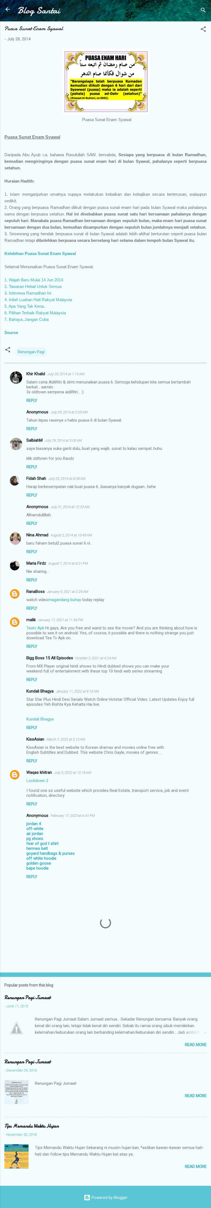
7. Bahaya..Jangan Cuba (26, 319)
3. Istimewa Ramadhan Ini (27, 293)
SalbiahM (34, 440)
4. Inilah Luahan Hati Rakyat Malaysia (38, 299)
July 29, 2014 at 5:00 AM (63, 440)
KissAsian (35, 739)
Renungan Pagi (31, 351)
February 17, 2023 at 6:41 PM (73, 816)
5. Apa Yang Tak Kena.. (25, 306)
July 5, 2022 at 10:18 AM (72, 772)
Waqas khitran (39, 772)
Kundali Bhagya (40, 691)
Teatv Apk (35, 628)
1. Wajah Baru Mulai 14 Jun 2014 (33, 280)
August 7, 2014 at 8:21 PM (68, 563)
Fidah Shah (36, 478)
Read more (196, 1044)
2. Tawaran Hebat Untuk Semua (33, 286)
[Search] (203, 11)
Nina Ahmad (37, 534)
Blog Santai (39, 10)
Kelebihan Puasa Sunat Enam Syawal (40, 253)
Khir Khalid (35, 373)
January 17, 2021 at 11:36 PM (60, 620)
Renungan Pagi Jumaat (27, 997)
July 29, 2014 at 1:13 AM (65, 374)
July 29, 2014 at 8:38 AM (66, 479)
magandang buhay (64, 599)
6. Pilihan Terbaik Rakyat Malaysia (35, 312)
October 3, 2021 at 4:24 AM (95, 658)
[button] (203, 30)
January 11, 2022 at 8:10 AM (77, 691)
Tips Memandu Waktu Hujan (31, 1126)
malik (31, 619)
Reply (31, 400)
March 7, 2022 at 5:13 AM (65, 739)
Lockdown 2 (37, 780)
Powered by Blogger (108, 1197)
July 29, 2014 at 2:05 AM (69, 412)
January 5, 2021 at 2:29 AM (67, 592)
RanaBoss (35, 591)
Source (11, 332)
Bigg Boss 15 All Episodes (49, 657)
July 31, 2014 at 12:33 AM (70, 507)
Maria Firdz (36, 563)
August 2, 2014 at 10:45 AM (71, 535)
